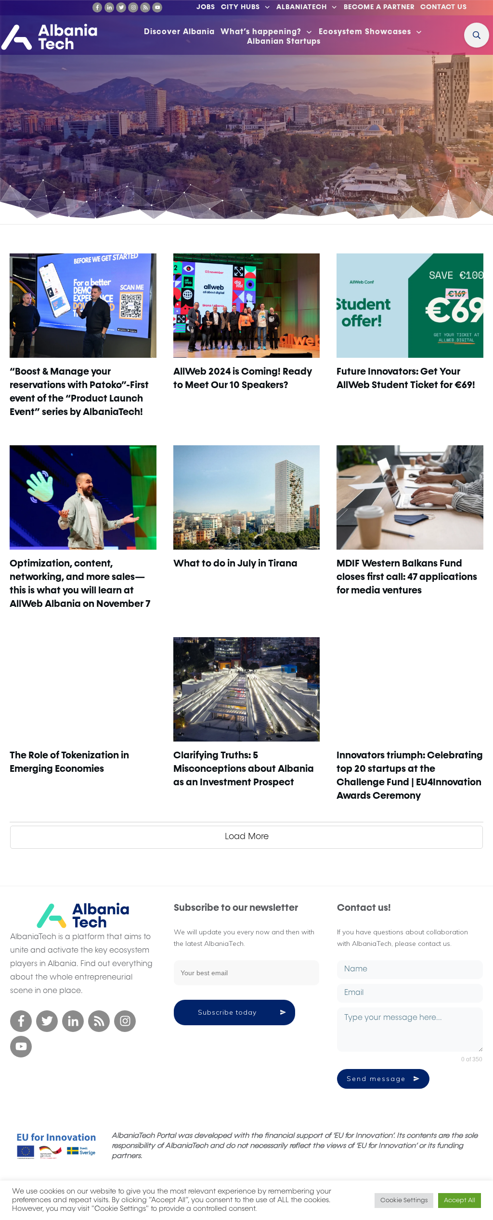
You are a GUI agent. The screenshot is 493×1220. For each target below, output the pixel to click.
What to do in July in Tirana (235, 563)
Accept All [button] (459, 1200)
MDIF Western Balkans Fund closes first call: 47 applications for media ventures (407, 577)
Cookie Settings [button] (404, 1200)
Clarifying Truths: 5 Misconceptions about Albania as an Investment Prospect (243, 769)
